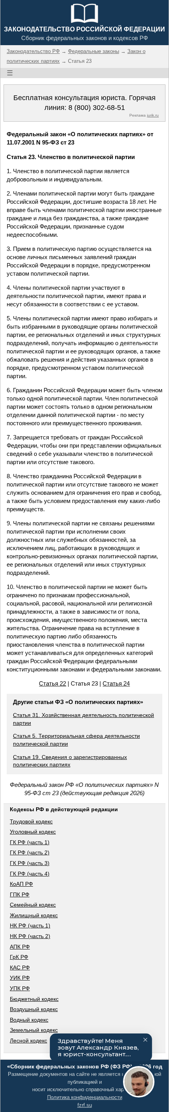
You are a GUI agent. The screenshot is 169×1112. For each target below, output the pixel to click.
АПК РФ (20, 947)
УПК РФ (20, 988)
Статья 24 (116, 683)
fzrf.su (84, 1105)
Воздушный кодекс (34, 1009)
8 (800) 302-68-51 (96, 108)
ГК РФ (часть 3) (30, 863)
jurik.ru (153, 115)
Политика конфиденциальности (84, 1097)
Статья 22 (52, 683)
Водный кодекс (29, 1020)
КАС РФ (20, 967)
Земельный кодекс (34, 1030)
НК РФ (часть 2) (30, 936)
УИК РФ (20, 978)
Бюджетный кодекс (34, 999)
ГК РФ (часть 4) (30, 874)
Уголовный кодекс (33, 832)
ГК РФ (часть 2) (30, 852)
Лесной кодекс (28, 1040)
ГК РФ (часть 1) (30, 842)
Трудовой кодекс (31, 821)
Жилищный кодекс (34, 915)
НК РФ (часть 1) (30, 925)
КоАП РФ (21, 884)
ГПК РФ (19, 894)
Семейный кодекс (33, 905)
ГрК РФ (19, 957)
